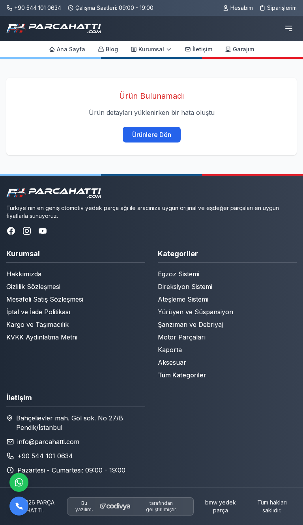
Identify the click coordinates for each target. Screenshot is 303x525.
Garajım (243, 49)
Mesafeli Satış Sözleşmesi (44, 299)
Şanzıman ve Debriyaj (190, 324)
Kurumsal (151, 49)
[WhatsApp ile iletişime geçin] (18, 482)
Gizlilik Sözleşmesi (33, 287)
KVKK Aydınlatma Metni (41, 337)
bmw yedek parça (220, 506)
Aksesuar (172, 362)
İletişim (202, 49)
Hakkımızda (23, 274)
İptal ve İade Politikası (38, 312)
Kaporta (170, 350)
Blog (112, 49)
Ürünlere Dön (151, 135)
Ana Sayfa (71, 49)
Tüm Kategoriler (182, 375)
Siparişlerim (282, 7)
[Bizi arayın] (18, 506)
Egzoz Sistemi (178, 274)
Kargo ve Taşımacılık (37, 324)
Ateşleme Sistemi (183, 299)
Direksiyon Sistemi (185, 287)
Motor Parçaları (182, 337)
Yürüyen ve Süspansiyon (195, 312)
